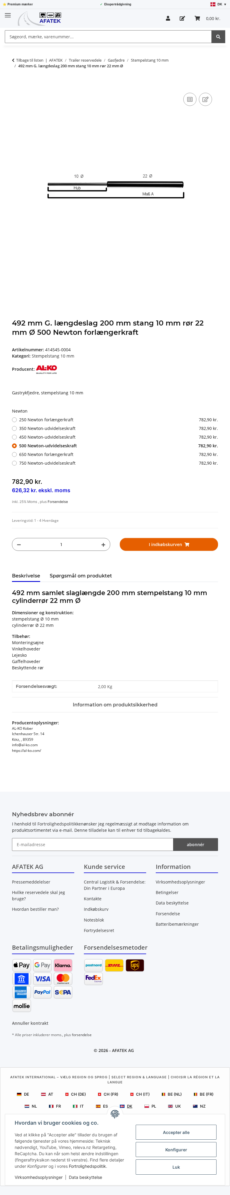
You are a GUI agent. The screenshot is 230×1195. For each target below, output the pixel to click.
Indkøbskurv (96, 909)
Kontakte (93, 898)
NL (34, 1106)
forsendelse (82, 1034)
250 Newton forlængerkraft (118, 419)
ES (105, 1106)
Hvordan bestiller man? (35, 909)
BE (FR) (207, 1094)
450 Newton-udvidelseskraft (118, 437)
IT (82, 1106)
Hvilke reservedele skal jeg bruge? (38, 895)
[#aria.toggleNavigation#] (8, 12)
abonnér (195, 844)
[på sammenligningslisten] (189, 99)
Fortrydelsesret (99, 930)
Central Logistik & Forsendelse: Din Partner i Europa (115, 885)
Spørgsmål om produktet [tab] (81, 576)
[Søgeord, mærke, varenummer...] (218, 36)
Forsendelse (58, 502)
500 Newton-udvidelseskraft (118, 445)
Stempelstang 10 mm (53, 356)
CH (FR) (111, 1094)
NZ (202, 1106)
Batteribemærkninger (177, 924)
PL (154, 1106)
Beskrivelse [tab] (26, 576)
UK (178, 1106)
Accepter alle (176, 1132)
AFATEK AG (123, 1050)
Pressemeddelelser (31, 882)
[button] (168, 18)
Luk (176, 1167)
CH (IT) (143, 1094)
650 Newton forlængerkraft (118, 454)
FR (58, 1106)
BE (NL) (175, 1094)
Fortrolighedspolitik (87, 1166)
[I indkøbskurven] (17, 84)
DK (129, 1106)
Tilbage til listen (29, 60)
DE (26, 1094)
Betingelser (167, 892)
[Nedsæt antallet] (18, 544)
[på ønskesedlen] (205, 99)
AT (50, 1094)
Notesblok (94, 920)
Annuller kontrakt (30, 1023)
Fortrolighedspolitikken (60, 824)
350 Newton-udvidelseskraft (118, 428)
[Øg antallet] (103, 544)
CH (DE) (78, 1094)
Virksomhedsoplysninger (39, 1177)
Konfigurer (176, 1149)
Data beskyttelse (85, 1177)
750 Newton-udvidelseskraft (118, 463)
